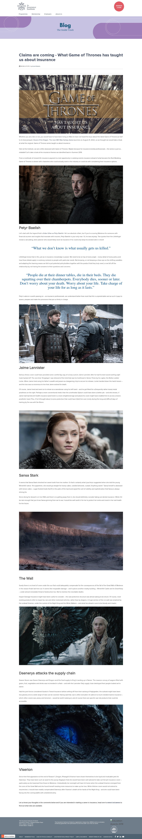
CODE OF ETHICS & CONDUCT (44, 837)
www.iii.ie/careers (113, 803)
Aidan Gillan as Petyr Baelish (53, 233)
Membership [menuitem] (36, 14)
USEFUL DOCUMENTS (81, 837)
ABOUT (21, 837)
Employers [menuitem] (47, 14)
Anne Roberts (36, 66)
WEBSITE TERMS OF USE (95, 837)
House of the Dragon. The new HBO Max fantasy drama (53, 140)
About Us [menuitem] (59, 14)
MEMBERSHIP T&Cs (30, 837)
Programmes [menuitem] (23, 14)
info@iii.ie (30, 825)
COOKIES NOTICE (107, 837)
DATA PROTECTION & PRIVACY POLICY (64, 837)
